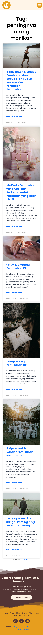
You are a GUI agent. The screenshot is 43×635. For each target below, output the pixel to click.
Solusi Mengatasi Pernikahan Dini (18, 266)
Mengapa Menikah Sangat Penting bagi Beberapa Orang (20, 522)
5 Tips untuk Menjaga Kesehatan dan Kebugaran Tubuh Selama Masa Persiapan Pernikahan (21, 80)
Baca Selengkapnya (14, 116)
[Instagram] (21, 621)
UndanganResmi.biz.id (20, 627)
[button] (39, 5)
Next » (28, 559)
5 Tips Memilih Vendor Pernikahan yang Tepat (20, 452)
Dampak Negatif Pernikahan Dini (17, 363)
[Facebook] (15, 621)
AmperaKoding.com (21, 629)
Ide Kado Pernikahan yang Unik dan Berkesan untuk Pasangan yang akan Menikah (21, 192)
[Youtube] (27, 621)
